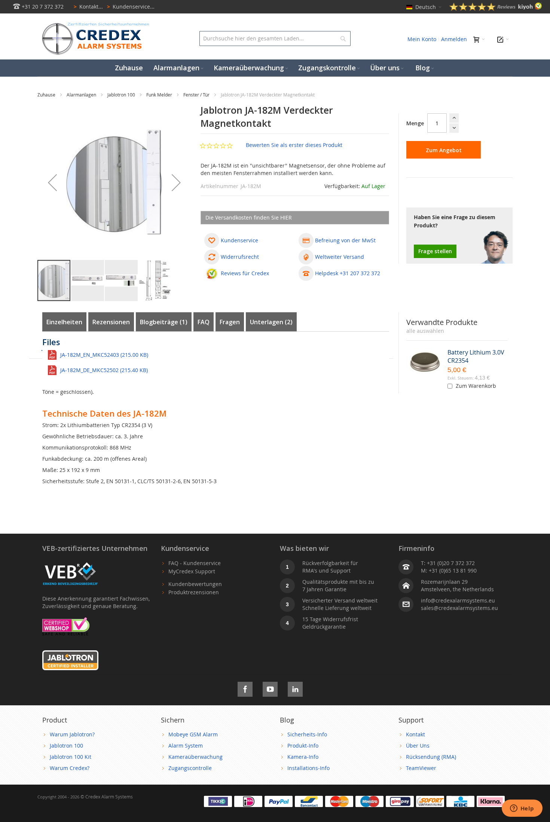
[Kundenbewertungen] (496, 8)
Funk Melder (159, 95)
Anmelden (454, 39)
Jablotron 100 (121, 95)
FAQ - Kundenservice (194, 563)
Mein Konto (421, 39)
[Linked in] (295, 687)
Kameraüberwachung (195, 756)
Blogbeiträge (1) (163, 322)
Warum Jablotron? (72, 734)
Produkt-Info (302, 745)
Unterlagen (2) (271, 322)
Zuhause (46, 95)
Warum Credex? (69, 768)
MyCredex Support (191, 571)
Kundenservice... (131, 6)
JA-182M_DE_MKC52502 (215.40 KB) (104, 370)
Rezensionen (111, 322)
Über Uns (418, 745)
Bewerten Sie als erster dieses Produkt (294, 144)
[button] (52, 182)
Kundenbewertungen (195, 584)
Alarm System (185, 745)
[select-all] (425, 331)
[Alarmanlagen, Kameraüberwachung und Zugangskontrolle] (93, 24)
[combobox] (274, 38)
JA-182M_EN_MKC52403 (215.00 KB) (104, 354)
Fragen (230, 322)
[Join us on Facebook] (245, 687)
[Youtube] (270, 687)
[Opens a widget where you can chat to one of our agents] (522, 809)
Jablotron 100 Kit (70, 756)
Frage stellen (435, 251)
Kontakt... (88, 6)
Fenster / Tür (197, 95)
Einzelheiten (64, 322)
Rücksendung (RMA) (431, 756)
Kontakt (415, 734)
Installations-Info (308, 768)
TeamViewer (421, 768)
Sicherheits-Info (307, 734)
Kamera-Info (302, 756)
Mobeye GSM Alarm (193, 734)
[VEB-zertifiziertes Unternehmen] (70, 563)
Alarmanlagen (82, 95)
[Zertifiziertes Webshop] (65, 621)
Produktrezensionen (193, 592)
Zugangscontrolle (190, 768)
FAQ (204, 322)
